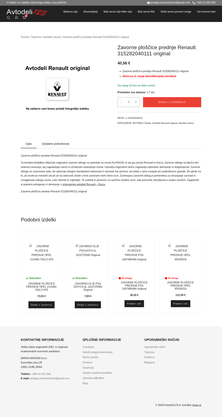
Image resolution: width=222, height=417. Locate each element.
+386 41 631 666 (205, 2)
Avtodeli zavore (52, 37)
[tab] (29, 144)
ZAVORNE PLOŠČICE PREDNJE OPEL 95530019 (180, 285)
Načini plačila (90, 357)
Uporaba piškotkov (93, 378)
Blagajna (149, 362)
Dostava (87, 362)
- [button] (121, 102)
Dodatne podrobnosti (55, 143)
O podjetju (88, 347)
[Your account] (16, 18)
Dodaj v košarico (172, 102)
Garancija (88, 367)
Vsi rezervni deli (206, 11)
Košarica (149, 357)
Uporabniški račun (154, 347)
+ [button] (135, 102)
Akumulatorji (90, 11)
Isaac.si (196, 405)
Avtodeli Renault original (164, 123)
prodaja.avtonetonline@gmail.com (170, 2)
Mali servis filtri (146, 11)
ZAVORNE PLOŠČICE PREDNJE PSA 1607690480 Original (134, 285)
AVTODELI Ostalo (142, 123)
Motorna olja (70, 11)
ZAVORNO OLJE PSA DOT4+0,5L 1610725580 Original (88, 286)
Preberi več (134, 303)
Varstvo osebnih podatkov (97, 372)
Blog (85, 383)
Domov (25, 37)
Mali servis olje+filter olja (118, 11)
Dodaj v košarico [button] (41, 305)
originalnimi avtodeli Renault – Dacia (83, 184)
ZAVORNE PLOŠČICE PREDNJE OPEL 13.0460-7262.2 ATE (41, 286)
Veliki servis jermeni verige (175, 11)
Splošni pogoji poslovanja (97, 352)
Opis (29, 143)
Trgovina (36, 37)
